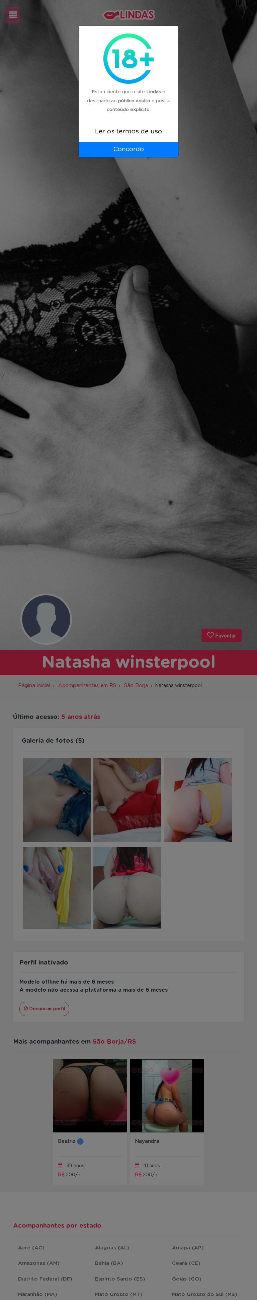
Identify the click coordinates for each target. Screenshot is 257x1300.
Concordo (128, 149)
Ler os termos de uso (128, 131)
